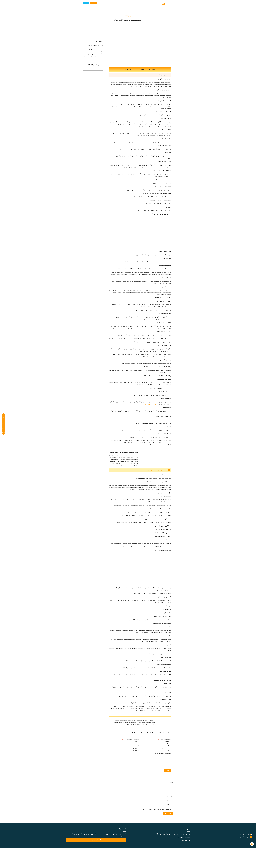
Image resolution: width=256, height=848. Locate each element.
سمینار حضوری (134, 750)
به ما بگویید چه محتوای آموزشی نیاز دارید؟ (162, 753)
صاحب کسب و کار (166, 748)
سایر (168, 750)
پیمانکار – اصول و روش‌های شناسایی (95, 52)
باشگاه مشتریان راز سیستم (244, 834)
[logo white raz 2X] (167, 2)
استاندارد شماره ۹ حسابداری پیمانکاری (95, 54)
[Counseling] (93, 76)
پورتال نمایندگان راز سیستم (244, 837)
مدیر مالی (167, 741)
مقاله (136, 746)
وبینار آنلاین (135, 748)
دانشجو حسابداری (165, 746)
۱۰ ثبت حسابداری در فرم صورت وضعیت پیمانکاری (157, 470)
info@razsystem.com (181, 837)
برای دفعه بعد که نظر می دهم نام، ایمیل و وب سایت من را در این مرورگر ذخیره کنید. (154, 809)
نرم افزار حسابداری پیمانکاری (151, 404)
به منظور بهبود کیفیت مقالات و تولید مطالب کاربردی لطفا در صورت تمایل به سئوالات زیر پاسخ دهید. (150, 732)
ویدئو (136, 741)
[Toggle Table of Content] (167, 75)
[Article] (93, 85)
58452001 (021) (184, 840)
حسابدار (167, 743)
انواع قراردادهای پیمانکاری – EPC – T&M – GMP (93, 50)
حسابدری (100, 69)
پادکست (135, 743)
